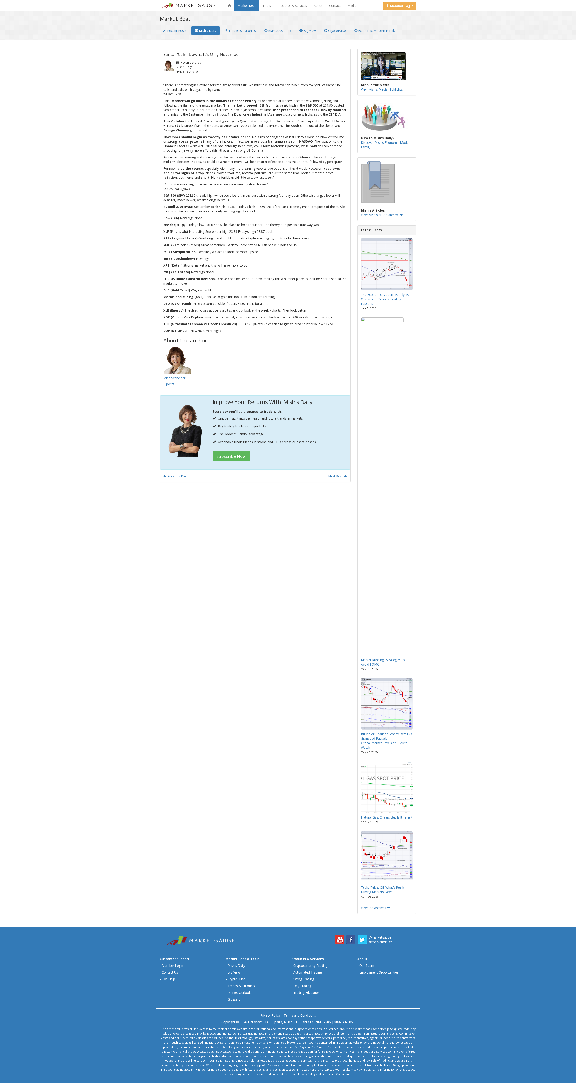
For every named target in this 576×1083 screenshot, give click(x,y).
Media (351, 5)
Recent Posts (176, 30)
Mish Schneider (174, 378)
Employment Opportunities (378, 972)
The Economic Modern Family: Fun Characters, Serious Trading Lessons (386, 299)
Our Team (366, 965)
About (318, 5)
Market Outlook (279, 30)
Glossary (234, 999)
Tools (267, 5)
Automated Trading (307, 972)
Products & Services (292, 5)
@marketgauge (380, 937)
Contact (335, 5)
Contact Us (170, 972)
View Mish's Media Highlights (382, 89)
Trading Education (306, 992)
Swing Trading (303, 979)
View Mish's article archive (380, 215)
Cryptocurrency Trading (310, 965)
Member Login (172, 965)
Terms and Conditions (300, 1015)
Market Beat (247, 5)
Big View (309, 30)
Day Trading (302, 986)
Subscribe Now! (231, 456)
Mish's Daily (207, 30)
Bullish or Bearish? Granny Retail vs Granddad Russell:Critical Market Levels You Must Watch (386, 741)
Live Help (168, 979)
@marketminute (380, 942)
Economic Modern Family (376, 30)
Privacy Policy (270, 1015)
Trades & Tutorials (242, 30)
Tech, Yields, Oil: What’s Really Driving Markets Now (383, 889)
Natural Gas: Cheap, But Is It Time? (386, 817)
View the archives (374, 908)
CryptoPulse (336, 30)
